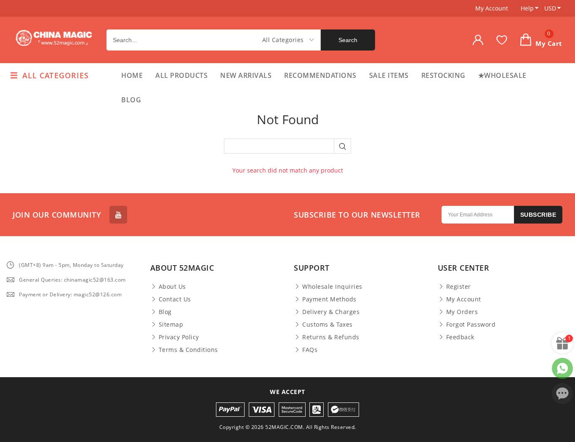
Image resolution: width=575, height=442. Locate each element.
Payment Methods (329, 299)
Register (458, 286)
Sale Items (389, 75)
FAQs (309, 350)
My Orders (462, 312)
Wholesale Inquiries (332, 286)
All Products (181, 75)
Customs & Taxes (327, 324)
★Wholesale (502, 75)
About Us (172, 286)
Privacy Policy (179, 337)
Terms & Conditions (188, 350)
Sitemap (171, 324)
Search (347, 40)
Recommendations (320, 75)
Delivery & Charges (330, 312)
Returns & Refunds (330, 337)
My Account (491, 8)
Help (527, 8)
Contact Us (175, 299)
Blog (131, 99)
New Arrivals (246, 75)
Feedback (460, 337)
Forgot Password (471, 324)
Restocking (443, 75)
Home (132, 75)
